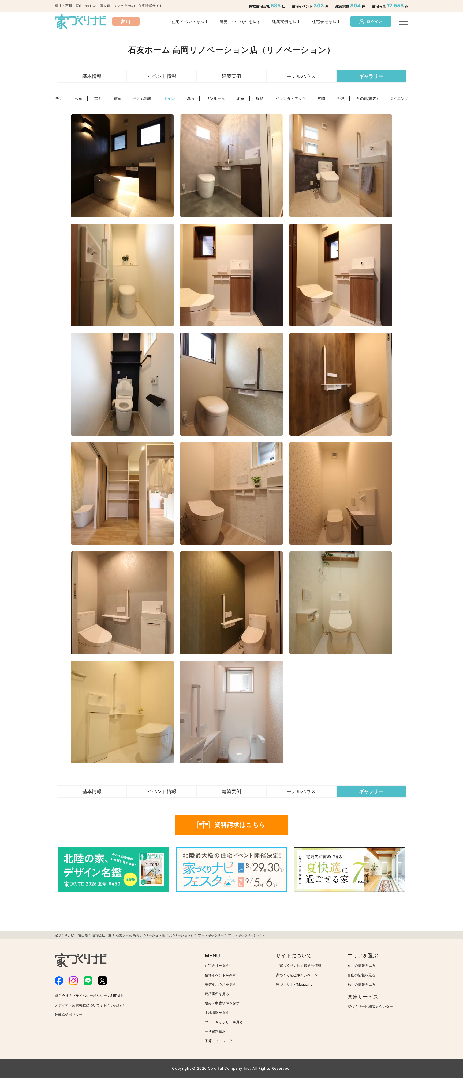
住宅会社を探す (326, 21)
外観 (340, 98)
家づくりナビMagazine (294, 984)
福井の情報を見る (361, 984)
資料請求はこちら (240, 824)
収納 (260, 98)
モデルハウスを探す (220, 984)
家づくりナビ (64, 935)
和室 (78, 98)
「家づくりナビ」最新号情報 (298, 965)
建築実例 (231, 76)
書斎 (98, 98)
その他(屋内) (367, 98)
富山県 (83, 935)
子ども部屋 (142, 98)
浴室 (240, 98)
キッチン (55, 98)
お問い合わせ (113, 1005)
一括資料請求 (215, 1032)
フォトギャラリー (211, 935)
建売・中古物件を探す (240, 21)
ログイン (374, 22)
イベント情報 (161, 76)
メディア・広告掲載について (77, 1005)
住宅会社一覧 (101, 935)
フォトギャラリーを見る (224, 1022)
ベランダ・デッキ (291, 98)
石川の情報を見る (361, 965)
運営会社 (62, 996)
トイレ (169, 98)
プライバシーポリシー (89, 996)
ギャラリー (371, 76)
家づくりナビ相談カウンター (370, 1007)
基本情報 (92, 76)
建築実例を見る (217, 994)
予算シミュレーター (220, 1041)
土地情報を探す (217, 1013)
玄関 (321, 98)
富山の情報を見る (361, 975)
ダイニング (399, 98)
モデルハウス (301, 76)
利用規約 (117, 996)
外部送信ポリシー (69, 1015)
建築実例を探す (286, 21)
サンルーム (215, 98)
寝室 (117, 98)
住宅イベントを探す (190, 21)
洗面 (190, 98)
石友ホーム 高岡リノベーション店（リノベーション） (155, 935)
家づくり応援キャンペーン (297, 975)
